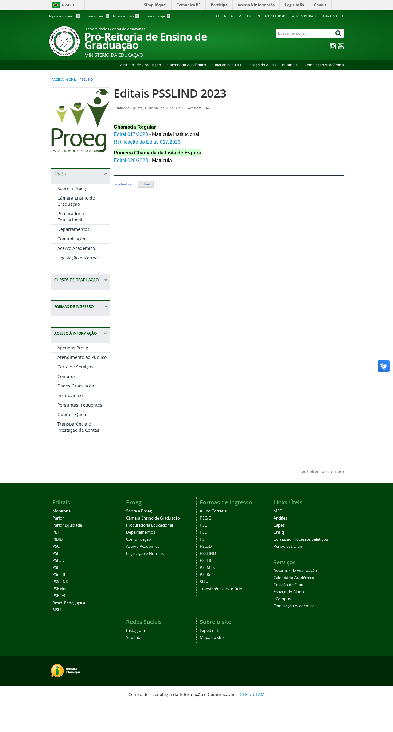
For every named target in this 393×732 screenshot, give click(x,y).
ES (258, 16)
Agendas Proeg (72, 348)
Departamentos (73, 229)
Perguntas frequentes (79, 405)
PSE (56, 553)
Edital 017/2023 (131, 134)
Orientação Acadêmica (324, 65)
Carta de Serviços (75, 367)
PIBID (58, 539)
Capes (279, 525)
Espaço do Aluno (261, 65)
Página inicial (63, 79)
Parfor (58, 518)
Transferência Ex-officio (221, 588)
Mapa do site (333, 16)
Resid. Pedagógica (69, 602)
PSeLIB (59, 574)
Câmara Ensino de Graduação (76, 201)
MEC (278, 511)
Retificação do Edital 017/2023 (147, 142)
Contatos (66, 376)
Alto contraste (305, 16)
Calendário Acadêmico (186, 65)
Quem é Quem (72, 414)
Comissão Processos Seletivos (301, 539)
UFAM (259, 694)
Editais (145, 184)
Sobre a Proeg (71, 188)
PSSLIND (60, 581)
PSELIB (206, 560)
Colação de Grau (226, 65)
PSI (55, 567)
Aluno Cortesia (213, 511)
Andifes (280, 518)
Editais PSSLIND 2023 (170, 93)
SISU (57, 610)
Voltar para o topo (325, 472)
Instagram (135, 630)
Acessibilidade (275, 16)
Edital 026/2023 (131, 160)
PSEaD (58, 560)
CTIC (244, 694)
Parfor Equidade (67, 525)
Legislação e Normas (78, 258)
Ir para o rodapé (156, 16)
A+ (218, 16)
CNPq (279, 532)
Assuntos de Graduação (140, 65)
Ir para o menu (96, 16)
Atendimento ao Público (82, 357)
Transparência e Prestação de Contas (78, 427)
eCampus (290, 65)
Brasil (68, 5)
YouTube (134, 637)
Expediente (210, 630)
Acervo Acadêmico (76, 248)
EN (249, 16)
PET (56, 532)
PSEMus (60, 588)
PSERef (59, 595)
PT (241, 16)
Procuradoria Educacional (70, 217)
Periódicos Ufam (288, 546)
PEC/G (205, 518)
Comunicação (71, 239)
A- (231, 16)
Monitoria (62, 511)
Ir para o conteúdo (64, 16)
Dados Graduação (75, 386)
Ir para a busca (125, 16)
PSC (56, 546)
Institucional (70, 395)
